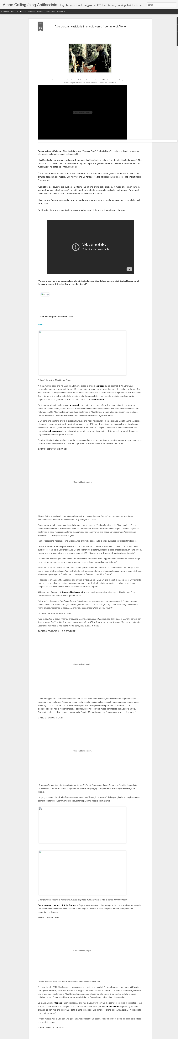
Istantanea (50, 11)
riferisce (58, 1002)
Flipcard (14, 11)
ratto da (41, 324)
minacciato (112, 1006)
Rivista (23, 11)
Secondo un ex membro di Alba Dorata (57, 905)
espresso (100, 385)
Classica (5, 11)
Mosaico (31, 11)
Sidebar (40, 11)
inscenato (55, 431)
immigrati (74, 405)
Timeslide (61, 11)
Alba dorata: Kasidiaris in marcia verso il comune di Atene (90, 26)
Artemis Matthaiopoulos (73, 592)
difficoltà (99, 399)
